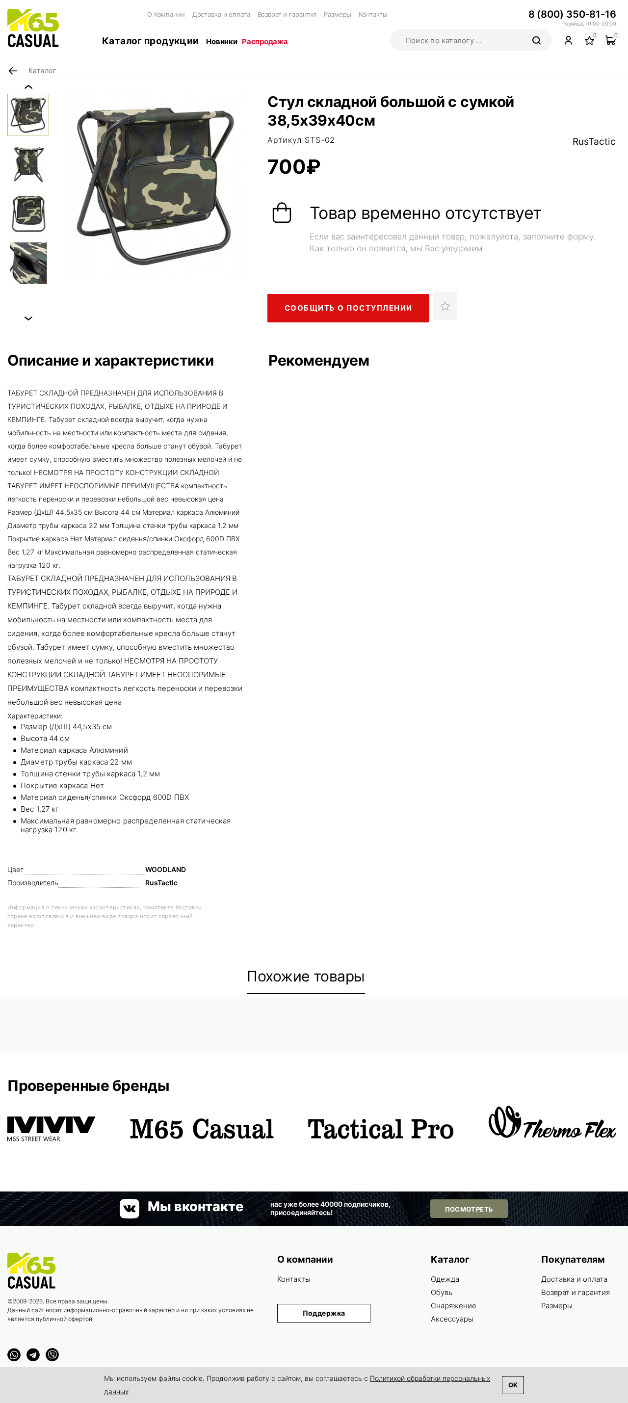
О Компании (166, 14)
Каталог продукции (150, 41)
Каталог (450, 1259)
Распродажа (265, 41)
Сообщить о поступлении (349, 308)
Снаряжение (453, 1305)
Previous (28, 87)
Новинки (221, 41)
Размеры (337, 14)
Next (28, 318)
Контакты (373, 14)
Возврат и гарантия (287, 14)
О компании (305, 1259)
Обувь (441, 1292)
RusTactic (594, 141)
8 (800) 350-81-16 (572, 14)
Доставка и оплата (221, 14)
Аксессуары (452, 1319)
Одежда (445, 1279)
